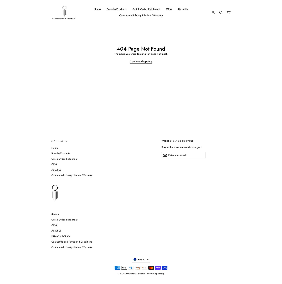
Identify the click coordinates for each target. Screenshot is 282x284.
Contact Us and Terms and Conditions (71, 241)
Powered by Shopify (155, 273)
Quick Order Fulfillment (146, 9)
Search (55, 214)
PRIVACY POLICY (60, 236)
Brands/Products (117, 9)
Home (97, 9)
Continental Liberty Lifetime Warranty (141, 15)
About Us (183, 9)
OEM (169, 9)
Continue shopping (141, 61)
